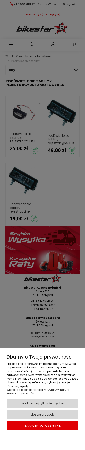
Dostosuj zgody (42, 414)
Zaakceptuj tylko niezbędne (42, 403)
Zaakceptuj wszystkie (43, 425)
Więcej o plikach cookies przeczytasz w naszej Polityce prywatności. (38, 391)
